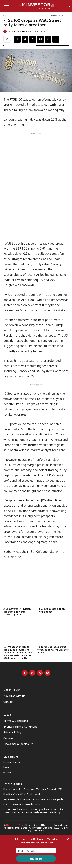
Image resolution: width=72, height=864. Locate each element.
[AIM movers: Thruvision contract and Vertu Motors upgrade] (19, 595)
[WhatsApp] (40, 39)
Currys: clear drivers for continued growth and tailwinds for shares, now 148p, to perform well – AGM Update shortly (18, 652)
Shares (6, 16)
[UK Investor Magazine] (5, 31)
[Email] (55, 39)
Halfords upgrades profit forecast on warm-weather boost (53, 649)
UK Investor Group (15, 825)
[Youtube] (47, 673)
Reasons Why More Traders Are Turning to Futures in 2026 (32, 789)
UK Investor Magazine (21, 31)
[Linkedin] (48, 39)
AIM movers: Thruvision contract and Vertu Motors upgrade (17, 611)
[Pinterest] (32, 39)
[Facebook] (17, 39)
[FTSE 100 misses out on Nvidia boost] (53, 595)
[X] (25, 39)
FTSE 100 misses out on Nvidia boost (51, 610)
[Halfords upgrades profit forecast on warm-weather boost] (53, 633)
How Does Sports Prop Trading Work (21, 794)
